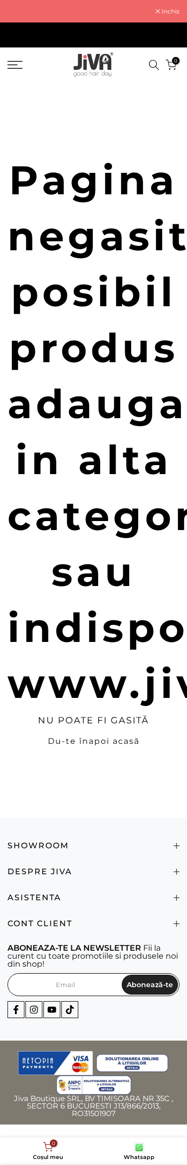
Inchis (170, 11)
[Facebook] (15, 1009)
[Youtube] (51, 1009)
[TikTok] (69, 1009)
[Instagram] (33, 1009)
